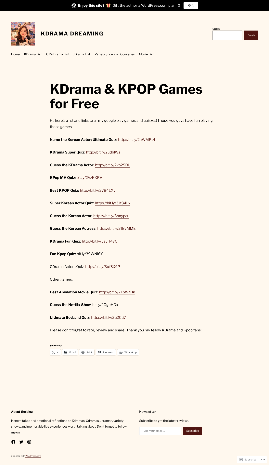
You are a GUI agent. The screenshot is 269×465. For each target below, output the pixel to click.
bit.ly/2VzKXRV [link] (89, 177)
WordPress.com (33, 456)
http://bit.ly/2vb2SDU (112, 165)
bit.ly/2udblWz (108, 152)
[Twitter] (21, 442)
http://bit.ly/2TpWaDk (117, 292)
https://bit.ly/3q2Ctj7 (108, 317)
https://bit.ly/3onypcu (111, 216)
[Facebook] (13, 442)
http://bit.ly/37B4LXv (97, 190)
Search (216, 29)
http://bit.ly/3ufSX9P (102, 266)
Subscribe (192, 430)
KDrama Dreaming (72, 33)
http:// (91, 152)
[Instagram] (29, 442)
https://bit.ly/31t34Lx (112, 203)
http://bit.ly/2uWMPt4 (136, 139)
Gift (190, 5)
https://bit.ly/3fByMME (116, 228)
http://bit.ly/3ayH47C (99, 241)
